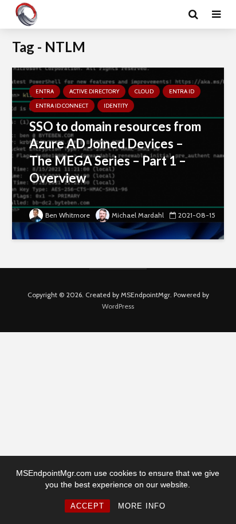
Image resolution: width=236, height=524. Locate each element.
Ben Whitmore (67, 215)
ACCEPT (87, 506)
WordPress (118, 306)
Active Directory (94, 91)
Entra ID (181, 91)
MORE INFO (142, 506)
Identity (116, 105)
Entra (45, 91)
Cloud (144, 91)
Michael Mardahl (138, 215)
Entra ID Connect (62, 105)
